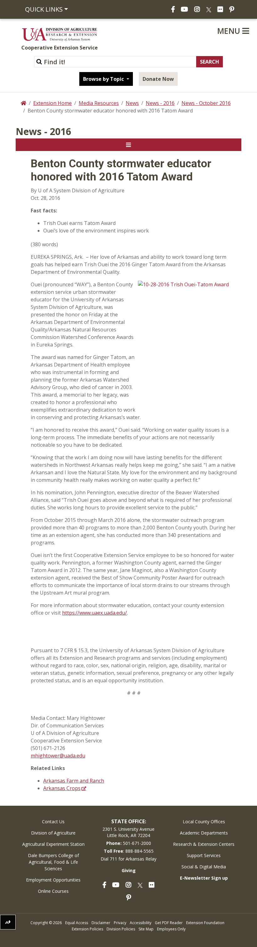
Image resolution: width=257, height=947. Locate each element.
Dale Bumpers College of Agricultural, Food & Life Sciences (53, 862)
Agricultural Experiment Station (53, 844)
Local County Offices (204, 822)
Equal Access (76, 922)
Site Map (146, 929)
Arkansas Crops (62, 788)
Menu (229, 30)
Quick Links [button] (44, 9)
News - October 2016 (206, 103)
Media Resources (99, 103)
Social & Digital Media (203, 867)
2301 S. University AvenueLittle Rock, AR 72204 (128, 832)
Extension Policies (87, 929)
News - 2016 (160, 103)
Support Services (204, 855)
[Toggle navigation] (128, 144)
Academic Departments (204, 833)
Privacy (120, 922)
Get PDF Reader (169, 922)
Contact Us (53, 822)
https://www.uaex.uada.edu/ (94, 612)
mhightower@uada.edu (58, 755)
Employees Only (171, 929)
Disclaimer (101, 922)
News (132, 103)
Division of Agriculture (53, 833)
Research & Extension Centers (203, 844)
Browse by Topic (104, 78)
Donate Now (158, 78)
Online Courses (53, 891)
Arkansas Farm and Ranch (73, 780)
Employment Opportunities (53, 880)
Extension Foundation (205, 922)
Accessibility (140, 922)
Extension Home (52, 103)
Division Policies (121, 929)
